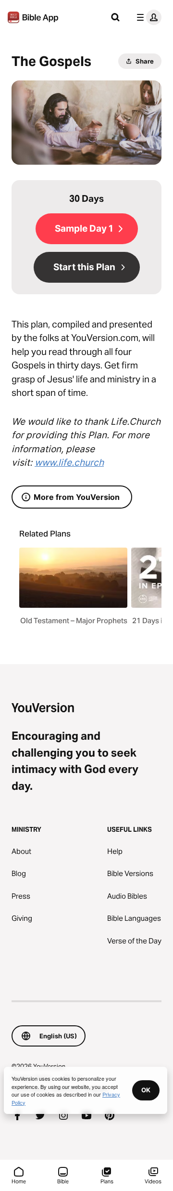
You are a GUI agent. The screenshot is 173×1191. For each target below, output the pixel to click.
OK (145, 1090)
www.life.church (69, 462)
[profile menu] (147, 17)
